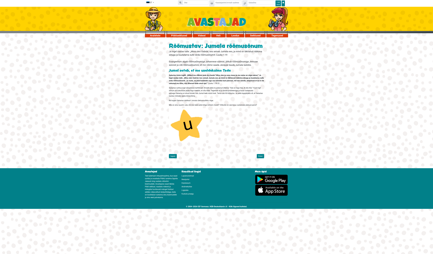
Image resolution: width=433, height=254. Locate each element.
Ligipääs (185, 190)
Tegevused (277, 35)
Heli (218, 35)
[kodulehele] (216, 23)
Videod (201, 35)
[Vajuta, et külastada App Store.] (271, 190)
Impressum (186, 183)
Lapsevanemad (188, 176)
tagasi (172, 156)
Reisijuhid (185, 179)
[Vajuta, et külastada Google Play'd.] (271, 179)
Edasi (260, 156)
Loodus (235, 35)
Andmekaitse (187, 187)
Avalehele (155, 35)
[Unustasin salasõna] (283, 3)
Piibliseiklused (179, 35)
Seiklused (255, 35)
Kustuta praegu (188, 194)
